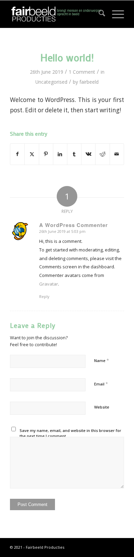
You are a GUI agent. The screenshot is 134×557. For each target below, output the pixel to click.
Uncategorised (51, 82)
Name (101, 360)
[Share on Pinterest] (46, 154)
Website (101, 407)
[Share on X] (31, 154)
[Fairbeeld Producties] (55, 14)
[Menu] (114, 14)
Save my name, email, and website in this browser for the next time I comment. (70, 433)
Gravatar (48, 284)
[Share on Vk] (88, 154)
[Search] (98, 14)
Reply (44, 296)
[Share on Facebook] (17, 154)
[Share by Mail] (117, 154)
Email (101, 384)
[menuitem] (98, 14)
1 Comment (82, 72)
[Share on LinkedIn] (60, 154)
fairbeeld (89, 82)
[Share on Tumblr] (74, 154)
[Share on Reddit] (102, 154)
